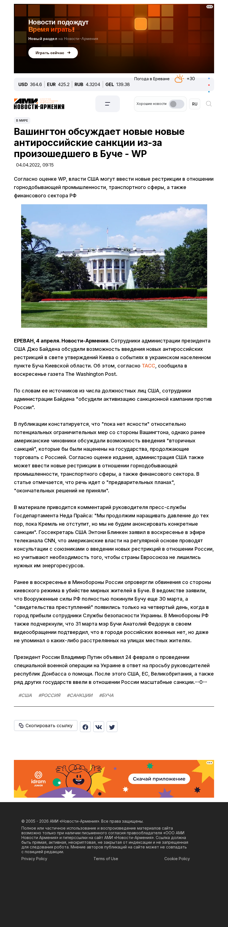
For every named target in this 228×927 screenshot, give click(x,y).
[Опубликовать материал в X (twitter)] (112, 726)
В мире (22, 120)
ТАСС (148, 366)
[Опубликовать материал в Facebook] (85, 726)
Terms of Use (105, 858)
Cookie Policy (177, 858)
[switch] (176, 104)
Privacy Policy (34, 858)
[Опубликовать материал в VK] (98, 726)
